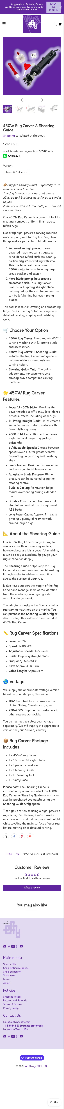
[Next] (41, 100)
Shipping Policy (12, 997)
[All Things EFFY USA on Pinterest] (17, 947)
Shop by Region (53, 7)
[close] (60, 7)
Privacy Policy (11, 1008)
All (17, 854)
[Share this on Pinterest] (22, 836)
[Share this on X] (6, 836)
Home (9, 854)
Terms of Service (12, 1004)
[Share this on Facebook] (14, 836)
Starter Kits (9, 964)
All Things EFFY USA (36, 1066)
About (6, 983)
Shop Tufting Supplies (16, 968)
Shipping (9, 136)
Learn (6, 979)
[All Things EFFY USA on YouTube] (21, 947)
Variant (7, 166)
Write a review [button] (32, 887)
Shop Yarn (9, 975)
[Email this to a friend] (30, 836)
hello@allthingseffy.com (16, 1022)
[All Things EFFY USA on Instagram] (13, 947)
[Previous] (23, 100)
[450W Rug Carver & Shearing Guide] (32, 66)
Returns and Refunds (15, 1000)
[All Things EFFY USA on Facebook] (9, 947)
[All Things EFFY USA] (32, 24)
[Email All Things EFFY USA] (5, 947)
